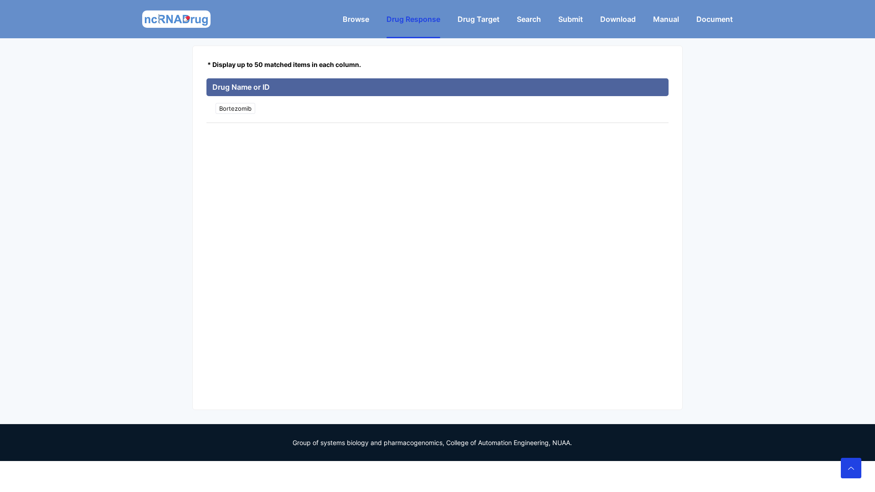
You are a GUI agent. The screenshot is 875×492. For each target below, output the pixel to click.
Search (529, 19)
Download (618, 19)
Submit (570, 19)
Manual (666, 19)
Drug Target (478, 19)
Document (714, 19)
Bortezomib (235, 108)
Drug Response (413, 19)
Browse (356, 19)
